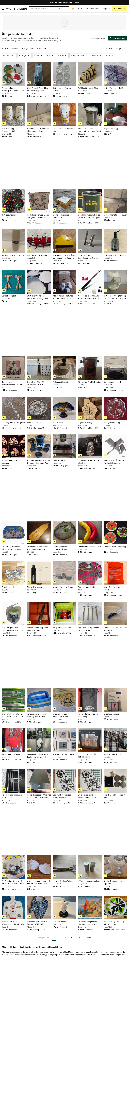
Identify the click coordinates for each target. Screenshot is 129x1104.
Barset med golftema (11, 754)
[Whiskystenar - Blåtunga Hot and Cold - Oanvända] (64, 282)
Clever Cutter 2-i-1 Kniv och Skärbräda (115, 629)
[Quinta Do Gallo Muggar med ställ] (39, 241)
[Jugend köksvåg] (90, 408)
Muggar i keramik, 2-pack (63, 587)
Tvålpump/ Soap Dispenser (115, 255)
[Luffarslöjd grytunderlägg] (115, 74)
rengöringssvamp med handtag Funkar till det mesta (36, 715)
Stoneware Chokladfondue (89, 382)
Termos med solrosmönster (64, 129)
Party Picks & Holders (62, 628)
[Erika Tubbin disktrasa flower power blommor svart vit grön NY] (64, 781)
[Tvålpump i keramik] (64, 368)
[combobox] (45, 9)
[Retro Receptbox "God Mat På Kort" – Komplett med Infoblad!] (39, 781)
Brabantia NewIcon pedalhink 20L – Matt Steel (89, 130)
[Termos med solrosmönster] (64, 114)
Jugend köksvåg (85, 422)
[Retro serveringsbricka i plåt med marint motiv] (90, 907)
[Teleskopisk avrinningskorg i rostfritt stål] (13, 781)
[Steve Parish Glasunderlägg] (64, 740)
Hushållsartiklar (12, 48)
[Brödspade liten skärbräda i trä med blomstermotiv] (39, 532)
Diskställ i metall (59, 460)
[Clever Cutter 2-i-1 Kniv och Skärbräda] (115, 613)
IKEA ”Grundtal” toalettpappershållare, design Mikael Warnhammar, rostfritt (89, 256)
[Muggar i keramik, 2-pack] (64, 573)
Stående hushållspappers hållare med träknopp (38, 130)
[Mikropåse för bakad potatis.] (115, 573)
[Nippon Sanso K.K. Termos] (13, 241)
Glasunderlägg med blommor (10, 461)
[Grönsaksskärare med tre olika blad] (90, 446)
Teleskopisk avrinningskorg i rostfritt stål (13, 796)
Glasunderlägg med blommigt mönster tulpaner (13, 89)
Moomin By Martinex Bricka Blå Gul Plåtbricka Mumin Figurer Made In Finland (13, 548)
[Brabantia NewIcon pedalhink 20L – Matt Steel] (90, 114)
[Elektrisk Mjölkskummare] (39, 573)
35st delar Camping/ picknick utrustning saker (37, 297)
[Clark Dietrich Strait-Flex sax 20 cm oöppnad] (39, 74)
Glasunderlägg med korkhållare (61, 216)
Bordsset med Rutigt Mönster (87, 588)
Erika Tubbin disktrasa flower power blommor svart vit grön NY (62, 796)
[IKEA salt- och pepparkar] (90, 867)
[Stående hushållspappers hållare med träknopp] (39, 114)
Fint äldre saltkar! (9, 587)
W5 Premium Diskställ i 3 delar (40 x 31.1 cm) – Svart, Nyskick (13, 882)
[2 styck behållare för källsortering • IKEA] (39, 368)
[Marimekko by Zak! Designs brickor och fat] (115, 907)
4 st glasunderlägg (10, 215)
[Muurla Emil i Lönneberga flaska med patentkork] (39, 740)
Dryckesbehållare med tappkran (113, 882)
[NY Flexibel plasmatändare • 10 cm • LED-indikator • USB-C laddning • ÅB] (90, 282)
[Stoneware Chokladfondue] (90, 368)
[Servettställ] (64, 408)
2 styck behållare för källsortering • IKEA (36, 383)
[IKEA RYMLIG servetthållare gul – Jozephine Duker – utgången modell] (64, 241)
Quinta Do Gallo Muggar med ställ (37, 256)
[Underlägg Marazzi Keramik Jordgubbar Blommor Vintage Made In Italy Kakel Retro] (39, 201)
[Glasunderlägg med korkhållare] (64, 201)
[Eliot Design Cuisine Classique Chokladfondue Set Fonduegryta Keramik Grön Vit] (13, 613)
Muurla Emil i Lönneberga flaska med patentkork (37, 755)
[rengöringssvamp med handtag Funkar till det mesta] (39, 700)
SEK (80, 9)
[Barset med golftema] (13, 740)
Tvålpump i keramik (61, 382)
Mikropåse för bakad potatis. (112, 588)
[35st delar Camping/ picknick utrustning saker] (39, 282)
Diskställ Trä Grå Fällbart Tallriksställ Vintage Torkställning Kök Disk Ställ (115, 461)
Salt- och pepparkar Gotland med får (10, 130)
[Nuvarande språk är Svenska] (73, 8)
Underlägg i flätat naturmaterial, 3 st (60, 715)
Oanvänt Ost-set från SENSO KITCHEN (87, 755)
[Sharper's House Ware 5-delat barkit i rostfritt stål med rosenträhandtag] (13, 700)
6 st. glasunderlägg (112, 422)
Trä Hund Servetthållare (88, 88)
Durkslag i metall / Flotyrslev (13, 422)
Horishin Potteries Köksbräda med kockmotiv (13, 923)
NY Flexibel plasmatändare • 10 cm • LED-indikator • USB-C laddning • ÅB (89, 297)
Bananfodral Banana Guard (89, 547)
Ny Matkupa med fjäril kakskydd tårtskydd (62, 548)
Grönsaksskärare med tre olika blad (88, 461)
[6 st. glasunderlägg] (115, 408)
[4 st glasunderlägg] (13, 201)
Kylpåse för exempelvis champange (88, 715)
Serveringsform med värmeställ (112, 383)
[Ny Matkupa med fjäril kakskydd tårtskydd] (64, 532)
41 (80, 938)
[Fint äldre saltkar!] (13, 573)
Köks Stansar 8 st (34, 422)
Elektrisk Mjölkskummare (37, 587)
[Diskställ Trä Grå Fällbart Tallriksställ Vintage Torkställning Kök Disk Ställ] (115, 446)
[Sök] (59, 8)
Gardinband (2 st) (9, 296)
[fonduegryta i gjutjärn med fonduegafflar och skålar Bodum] (39, 446)
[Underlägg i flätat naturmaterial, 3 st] (64, 700)
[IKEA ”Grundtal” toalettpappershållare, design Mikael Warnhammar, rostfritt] (90, 241)
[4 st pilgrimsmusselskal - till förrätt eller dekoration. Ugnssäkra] (39, 867)
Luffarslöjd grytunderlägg (114, 88)
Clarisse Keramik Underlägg (115, 547)
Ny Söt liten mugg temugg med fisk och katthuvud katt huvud (115, 297)
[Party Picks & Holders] (64, 613)
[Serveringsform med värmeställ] (115, 368)
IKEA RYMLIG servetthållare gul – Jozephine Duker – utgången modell (64, 256)
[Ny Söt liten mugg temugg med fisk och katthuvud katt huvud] (115, 282)
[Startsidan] (20, 8)
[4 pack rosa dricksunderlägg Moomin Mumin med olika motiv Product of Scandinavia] (13, 368)
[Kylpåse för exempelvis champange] (90, 700)
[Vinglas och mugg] (115, 114)
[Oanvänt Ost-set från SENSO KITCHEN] (90, 740)
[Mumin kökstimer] (64, 907)
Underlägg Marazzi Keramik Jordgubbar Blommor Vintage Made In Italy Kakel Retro (38, 216)
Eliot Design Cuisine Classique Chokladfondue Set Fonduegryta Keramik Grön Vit (12, 629)
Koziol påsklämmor (111, 714)
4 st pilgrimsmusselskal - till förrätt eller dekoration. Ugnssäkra (38, 882)
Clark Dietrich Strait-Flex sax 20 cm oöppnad (37, 89)
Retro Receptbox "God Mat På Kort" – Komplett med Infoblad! (39, 796)
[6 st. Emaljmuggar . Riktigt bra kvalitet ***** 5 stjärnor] (90, 201)
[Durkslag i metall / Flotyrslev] (13, 408)
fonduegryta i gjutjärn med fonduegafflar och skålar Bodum (38, 461)
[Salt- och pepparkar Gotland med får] (13, 114)
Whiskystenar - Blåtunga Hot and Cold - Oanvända (63, 297)
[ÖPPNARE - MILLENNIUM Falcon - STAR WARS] (39, 907)
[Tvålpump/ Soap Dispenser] (115, 241)
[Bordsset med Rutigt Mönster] (90, 573)
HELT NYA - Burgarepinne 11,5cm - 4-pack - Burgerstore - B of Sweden (89, 629)
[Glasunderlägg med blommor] (13, 446)
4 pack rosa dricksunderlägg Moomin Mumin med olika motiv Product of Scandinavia (12, 383)
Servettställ (58, 422)
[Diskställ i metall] (64, 446)
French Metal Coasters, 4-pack (115, 796)
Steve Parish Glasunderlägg (64, 754)
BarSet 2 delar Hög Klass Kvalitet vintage (37, 629)
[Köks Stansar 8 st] (39, 408)
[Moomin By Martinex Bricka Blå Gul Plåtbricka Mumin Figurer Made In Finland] (13, 532)
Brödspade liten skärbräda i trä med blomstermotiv (38, 548)
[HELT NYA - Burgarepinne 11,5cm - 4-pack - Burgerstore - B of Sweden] (90, 613)
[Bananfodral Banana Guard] (90, 532)
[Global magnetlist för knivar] (115, 201)
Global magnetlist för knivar (115, 215)
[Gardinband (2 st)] (13, 282)
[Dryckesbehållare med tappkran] (115, 867)
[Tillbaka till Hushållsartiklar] (3, 48)
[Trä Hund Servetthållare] (90, 74)
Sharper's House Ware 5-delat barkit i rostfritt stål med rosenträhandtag (12, 715)
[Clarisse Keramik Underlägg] (115, 532)
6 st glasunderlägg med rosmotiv (63, 89)
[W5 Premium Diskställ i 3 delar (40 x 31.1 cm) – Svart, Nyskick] (13, 867)
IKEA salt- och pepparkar (88, 881)
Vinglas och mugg (111, 129)
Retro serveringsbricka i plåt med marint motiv (88, 923)
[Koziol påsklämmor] (115, 700)
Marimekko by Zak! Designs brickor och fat (115, 923)
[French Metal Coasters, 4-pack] (115, 781)
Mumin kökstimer (60, 922)
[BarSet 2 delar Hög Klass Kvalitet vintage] (39, 613)
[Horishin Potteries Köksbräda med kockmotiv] (13, 907)
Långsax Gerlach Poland (63, 881)
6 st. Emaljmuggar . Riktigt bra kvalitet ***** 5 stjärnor (89, 216)
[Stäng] (127, 2)
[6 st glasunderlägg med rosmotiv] (64, 74)
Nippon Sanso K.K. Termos (13, 255)
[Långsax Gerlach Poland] (64, 867)
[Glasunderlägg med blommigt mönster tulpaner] (13, 74)
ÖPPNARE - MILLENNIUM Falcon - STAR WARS (37, 923)
